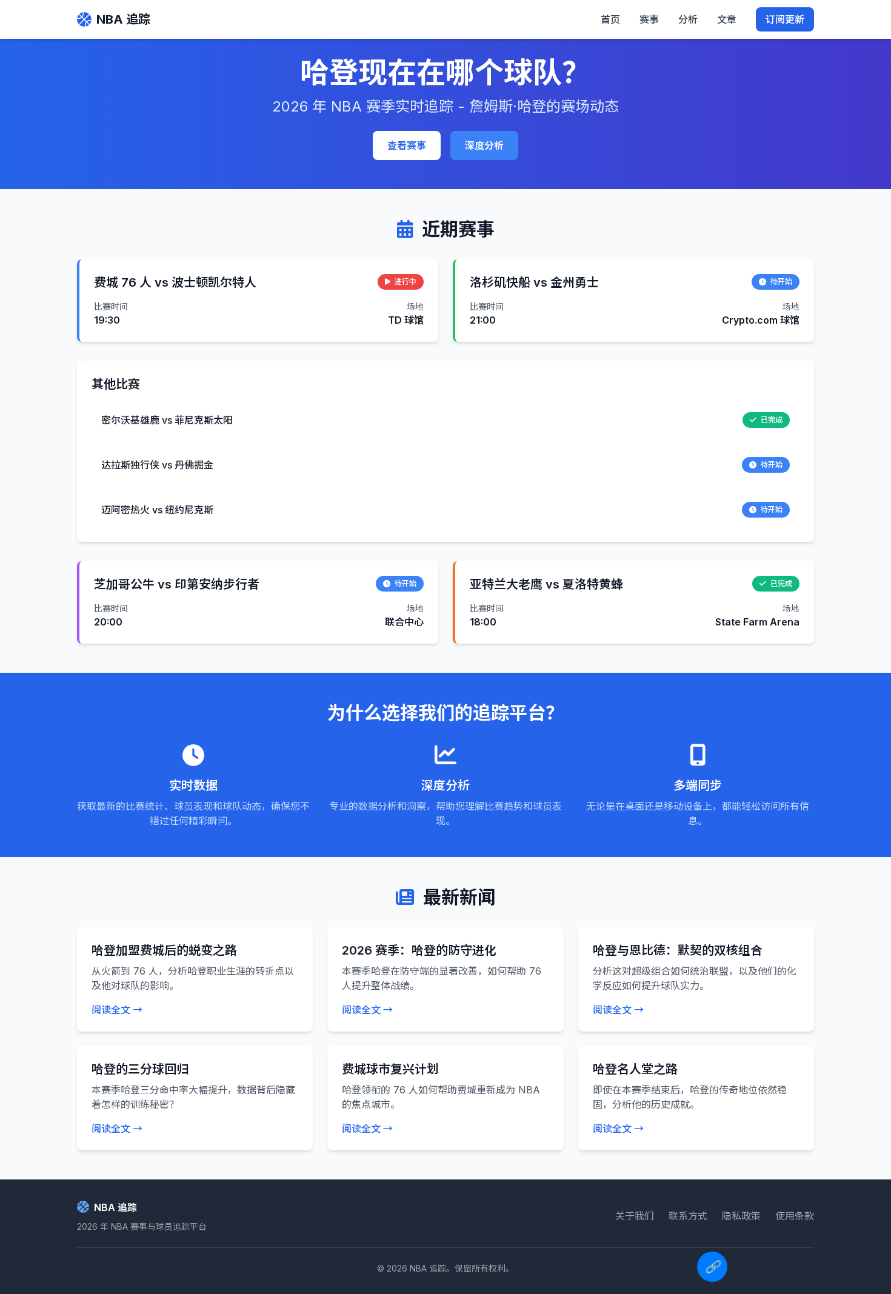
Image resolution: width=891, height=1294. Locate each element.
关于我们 (634, 1216)
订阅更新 (785, 19)
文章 (726, 19)
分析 (688, 19)
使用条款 (794, 1216)
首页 (610, 19)
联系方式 (688, 1216)
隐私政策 (741, 1216)
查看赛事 (406, 145)
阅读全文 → (117, 1010)
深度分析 (484, 145)
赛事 (649, 19)
